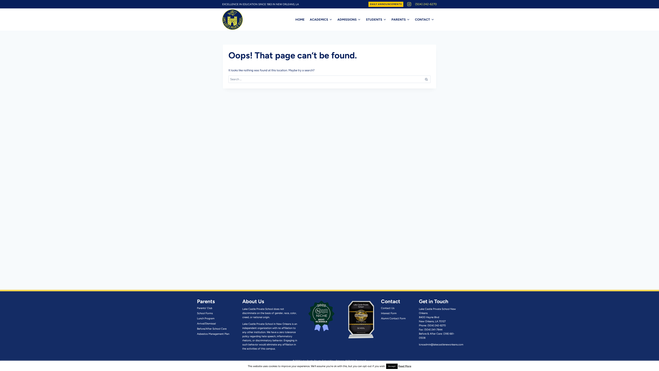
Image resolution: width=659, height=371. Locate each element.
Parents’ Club (204, 308)
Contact (422, 19)
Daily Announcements (386, 4)
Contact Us (387, 308)
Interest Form (389, 313)
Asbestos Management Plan (213, 333)
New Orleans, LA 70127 (432, 321)
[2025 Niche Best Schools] (321, 315)
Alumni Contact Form (393, 318)
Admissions (347, 19)
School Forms (205, 313)
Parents (398, 19)
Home (300, 19)
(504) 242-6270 (436, 325)
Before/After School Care (212, 328)
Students (374, 19)
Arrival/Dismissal (206, 323)
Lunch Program (206, 318)
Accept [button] (392, 366)
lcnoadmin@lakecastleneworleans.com (441, 344)
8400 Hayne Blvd (429, 317)
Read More (404, 366)
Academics (319, 19)
